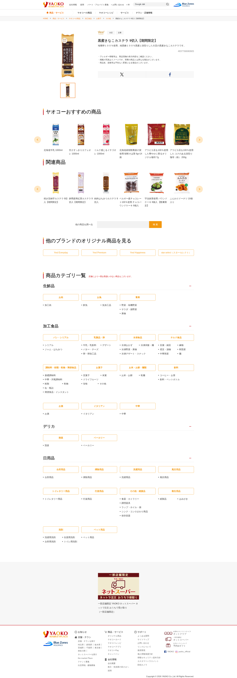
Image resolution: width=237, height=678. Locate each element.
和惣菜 (182, 349)
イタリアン (88, 414)
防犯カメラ (142, 665)
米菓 (104, 375)
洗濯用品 (126, 477)
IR (129, 5)
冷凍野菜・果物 (129, 349)
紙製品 (163, 499)
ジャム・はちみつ (53, 349)
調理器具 (126, 503)
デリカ (49, 426)
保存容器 (126, 516)
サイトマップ (143, 639)
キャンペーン (113, 654)
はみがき (183, 499)
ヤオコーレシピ (106, 13)
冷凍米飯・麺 (147, 345)
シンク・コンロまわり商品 (135, 511)
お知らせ (82, 632)
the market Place (85, 658)
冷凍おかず (127, 345)
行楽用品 (87, 499)
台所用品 (49, 477)
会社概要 (111, 663)
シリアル (49, 345)
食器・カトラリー (130, 499)
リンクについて (144, 647)
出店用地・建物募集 (86, 665)
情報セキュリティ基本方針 (149, 657)
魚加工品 (106, 305)
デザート (106, 345)
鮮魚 (85, 305)
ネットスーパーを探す (87, 654)
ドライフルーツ (90, 379)
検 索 (155, 224)
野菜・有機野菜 (129, 305)
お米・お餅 (127, 375)
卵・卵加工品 (89, 354)
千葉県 (89, 648)
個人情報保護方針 (145, 654)
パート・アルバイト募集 (98, 5)
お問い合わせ (118, 5)
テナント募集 (83, 662)
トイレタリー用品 (53, 499)
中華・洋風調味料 (53, 379)
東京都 (97, 648)
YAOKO (170, 651)
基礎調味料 (50, 375)
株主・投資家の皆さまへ (118, 667)
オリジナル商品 (114, 636)
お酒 (47, 414)
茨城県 (81, 648)
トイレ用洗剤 (70, 541)
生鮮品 (49, 286)
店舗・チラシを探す (86, 641)
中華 (124, 414)
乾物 (66, 384)
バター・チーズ (90, 349)
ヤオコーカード (114, 639)
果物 (124, 313)
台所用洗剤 (50, 541)
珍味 (85, 384)
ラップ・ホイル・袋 (131, 507)
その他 (108, 18)
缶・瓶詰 (49, 388)
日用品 (49, 458)
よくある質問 (143, 636)
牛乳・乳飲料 (89, 345)
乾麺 (143, 375)
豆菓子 (86, 375)
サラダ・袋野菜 (129, 309)
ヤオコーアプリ (114, 647)
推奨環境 (141, 650)
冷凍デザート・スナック (134, 354)
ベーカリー (88, 445)
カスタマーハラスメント (148, 661)
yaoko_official (184, 651)
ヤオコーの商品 (84, 13)
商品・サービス (58, 18)
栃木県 (97, 645)
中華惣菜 (164, 354)
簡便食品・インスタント (57, 392)
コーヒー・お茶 (167, 375)
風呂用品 (164, 477)
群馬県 (89, 645)
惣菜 (47, 445)
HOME (45, 18)
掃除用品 (87, 477)
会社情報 (73, 5)
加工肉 (48, 305)
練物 (181, 345)
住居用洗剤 (69, 537)
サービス (125, 13)
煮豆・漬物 (165, 349)
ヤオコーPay (113, 650)
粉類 (47, 384)
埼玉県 (81, 645)
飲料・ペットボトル (170, 379)
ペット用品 (88, 537)
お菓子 (98, 18)
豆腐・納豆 (165, 345)
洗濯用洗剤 (50, 537)
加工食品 (88, 18)
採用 (82, 5)
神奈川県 (82, 651)
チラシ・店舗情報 (144, 13)
